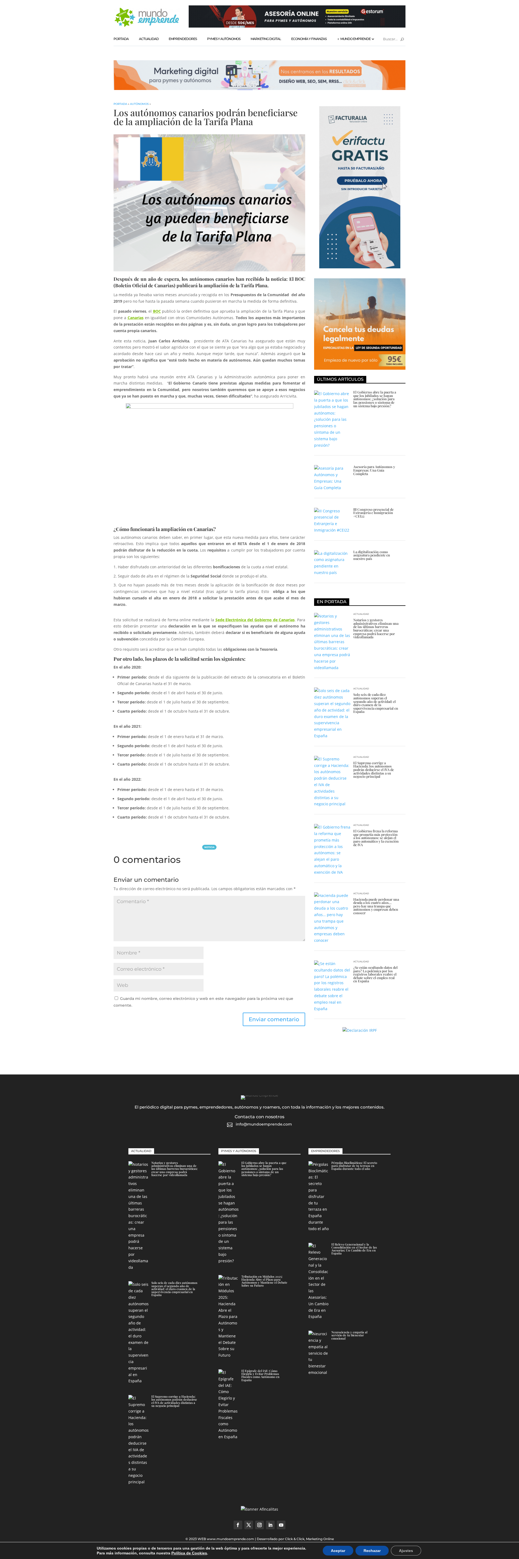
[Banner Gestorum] (297, 26)
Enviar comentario (274, 1019)
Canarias (136, 317)
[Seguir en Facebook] (238, 1525)
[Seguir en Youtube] (281, 1525)
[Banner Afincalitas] (259, 1509)
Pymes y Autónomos (223, 39)
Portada (121, 39)
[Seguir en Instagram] (259, 1525)
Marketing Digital (266, 39)
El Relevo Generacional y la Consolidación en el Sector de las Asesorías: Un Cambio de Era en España (354, 1249)
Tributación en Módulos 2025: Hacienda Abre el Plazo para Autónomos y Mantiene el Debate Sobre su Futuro (264, 1281)
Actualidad (149, 39)
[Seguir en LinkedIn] (270, 1525)
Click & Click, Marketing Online (309, 1539)
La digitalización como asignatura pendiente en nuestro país (371, 555)
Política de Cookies (189, 1553)
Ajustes (406, 1550)
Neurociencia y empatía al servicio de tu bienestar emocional (349, 1335)
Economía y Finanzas (309, 39)
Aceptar (338, 1550)
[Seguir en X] (248, 1525)
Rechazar (372, 1550)
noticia (209, 847)
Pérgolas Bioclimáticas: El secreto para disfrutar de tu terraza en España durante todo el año (354, 1166)
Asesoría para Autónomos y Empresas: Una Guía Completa (374, 470)
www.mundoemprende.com (230, 1539)
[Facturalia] (359, 266)
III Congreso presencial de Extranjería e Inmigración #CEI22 (373, 512)
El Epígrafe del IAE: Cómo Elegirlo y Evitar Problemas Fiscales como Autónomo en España (260, 1375)
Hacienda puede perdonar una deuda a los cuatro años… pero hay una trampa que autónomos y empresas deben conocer (376, 906)
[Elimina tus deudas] (359, 368)
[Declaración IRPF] (359, 1030)
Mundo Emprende (355, 39)
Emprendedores (183, 39)
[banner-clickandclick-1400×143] (259, 88)
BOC (157, 311)
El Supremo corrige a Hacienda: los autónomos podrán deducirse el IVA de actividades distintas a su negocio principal (373, 769)
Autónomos (139, 104)
